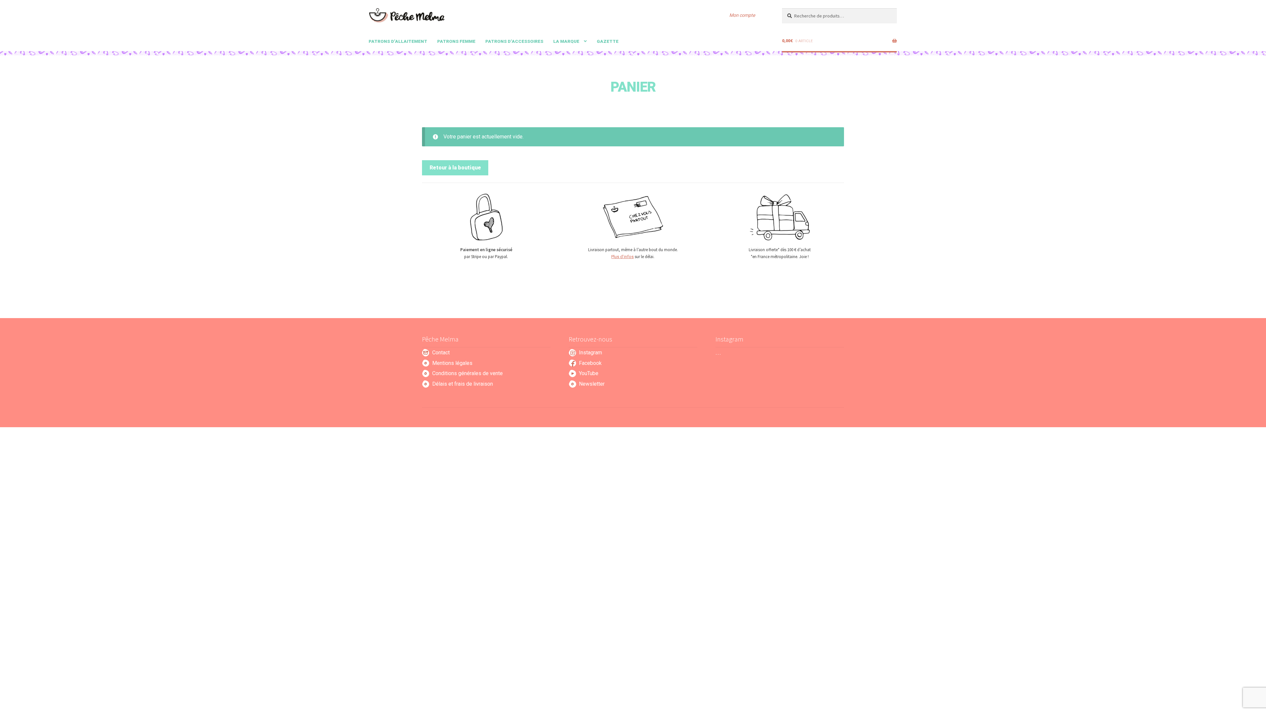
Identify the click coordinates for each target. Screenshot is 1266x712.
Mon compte (742, 15)
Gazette (607, 41)
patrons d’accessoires (514, 41)
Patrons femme (456, 41)
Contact (441, 352)
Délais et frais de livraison (462, 384)
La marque (566, 41)
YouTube (588, 373)
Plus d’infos (622, 256)
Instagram (590, 352)
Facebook (590, 363)
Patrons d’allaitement (398, 41)
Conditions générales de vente (467, 373)
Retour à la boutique (455, 167)
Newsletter (592, 384)
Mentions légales (452, 363)
